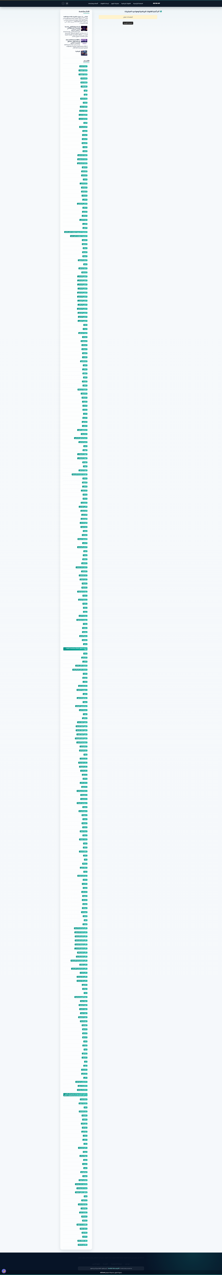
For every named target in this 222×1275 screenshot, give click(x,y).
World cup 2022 (83, 1245)
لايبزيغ (85, 1037)
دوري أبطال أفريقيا (81, 726)
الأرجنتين (84, 171)
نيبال (85, 1160)
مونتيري (84, 1132)
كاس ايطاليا (83, 965)
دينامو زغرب (83, 747)
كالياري (85, 985)
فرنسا (85, 888)
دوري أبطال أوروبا (82, 734)
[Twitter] (63, 3)
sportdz (84, 1233)
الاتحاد (85, 151)
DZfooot (84, 1217)
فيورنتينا (84, 912)
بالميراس (84, 571)
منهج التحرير (96, 1264)
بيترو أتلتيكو (83, 636)
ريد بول (85, 775)
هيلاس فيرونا (83, 1180)
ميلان (85, 1136)
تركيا (85, 654)
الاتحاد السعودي (82, 159)
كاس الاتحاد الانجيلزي (81, 932)
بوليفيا (85, 632)
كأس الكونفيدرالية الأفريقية (79, 961)
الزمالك (85, 337)
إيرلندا (85, 555)
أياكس (85, 543)
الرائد (85, 325)
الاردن (85, 179)
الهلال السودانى (82, 454)
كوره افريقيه (83, 1005)
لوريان (85, 1046)
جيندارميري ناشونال (81, 706)
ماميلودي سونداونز (81, 1082)
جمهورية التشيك (82, 690)
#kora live (84, 83)
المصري (85, 422)
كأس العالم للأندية (82, 957)
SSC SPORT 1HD (82, 1241)
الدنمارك (84, 272)
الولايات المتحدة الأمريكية (79, 474)
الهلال (85, 450)
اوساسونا (84, 527)
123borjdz (84, 86)
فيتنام (85, 904)
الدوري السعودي (82, 309)
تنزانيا (85, 674)
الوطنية (77, 51)
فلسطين (84, 892)
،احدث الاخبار (83, 66)
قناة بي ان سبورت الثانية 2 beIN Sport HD (76, 16)
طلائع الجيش (83, 852)
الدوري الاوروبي (82, 301)
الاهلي (85, 200)
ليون (85, 1066)
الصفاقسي (84, 361)
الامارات (84, 196)
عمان (85, 856)
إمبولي (85, 487)
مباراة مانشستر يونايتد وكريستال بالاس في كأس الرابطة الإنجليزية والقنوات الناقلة (75, 1094)
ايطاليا (85, 559)
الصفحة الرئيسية (138, 3)
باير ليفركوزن (83, 575)
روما (85, 755)
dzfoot (85, 1221)
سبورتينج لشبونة (82, 803)
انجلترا (85, 499)
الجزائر (85, 248)
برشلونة (84, 588)
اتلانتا (85, 103)
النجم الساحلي (83, 442)
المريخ (85, 418)
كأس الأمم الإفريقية (81, 940)
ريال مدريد (84, 771)
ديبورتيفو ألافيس (82, 742)
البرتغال (85, 216)
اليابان (85, 478)
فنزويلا (85, 896)
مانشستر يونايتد (82, 1090)
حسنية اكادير (83, 710)
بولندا (85, 624)
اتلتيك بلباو (84, 107)
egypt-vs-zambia (82, 1225)
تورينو (85, 678)
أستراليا (85, 139)
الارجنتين (84, 175)
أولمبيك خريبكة (82, 539)
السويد (85, 353)
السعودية (84, 341)
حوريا (85, 714)
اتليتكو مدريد (83, 119)
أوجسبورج (84, 511)
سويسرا (84, 823)
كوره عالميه (83, 1009)
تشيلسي (84, 658)
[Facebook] (67, 3)
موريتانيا (84, 1124)
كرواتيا (85, 989)
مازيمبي (84, 1074)
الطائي (85, 369)
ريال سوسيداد (83, 763)
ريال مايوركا (83, 767)
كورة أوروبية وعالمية (81, 997)
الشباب (85, 357)
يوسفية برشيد (83, 1204)
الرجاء (85, 329)
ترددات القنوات (104, 3)
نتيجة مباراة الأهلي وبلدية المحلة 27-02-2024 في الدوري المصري (72, 28)
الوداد (85, 466)
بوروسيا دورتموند (82, 620)
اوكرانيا (85, 535)
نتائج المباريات (83, 1148)
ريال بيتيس (83, 759)
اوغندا (85, 531)
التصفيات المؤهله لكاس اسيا (79, 236)
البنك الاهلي (83, 220)
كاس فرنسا (84, 973)
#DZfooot (84, 78)
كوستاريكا (84, 1021)
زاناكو (85, 779)
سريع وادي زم (83, 811)
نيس (85, 1168)
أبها (86, 91)
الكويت (85, 402)
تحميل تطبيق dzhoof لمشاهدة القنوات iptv (76, 648)
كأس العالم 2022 (82, 953)
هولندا (85, 1176)
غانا (86, 860)
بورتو (85, 608)
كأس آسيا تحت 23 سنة (81, 928)
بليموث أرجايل (83, 600)
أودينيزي (84, 515)
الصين (85, 365)
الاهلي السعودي (82, 204)
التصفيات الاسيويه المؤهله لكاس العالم (76, 232)
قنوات (85, 924)
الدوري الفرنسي (82, 313)
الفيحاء (85, 382)
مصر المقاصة (83, 1111)
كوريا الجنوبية (83, 1017)
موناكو (85, 1128)
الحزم (85, 264)
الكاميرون (84, 394)
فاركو (85, 880)
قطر (86, 920)
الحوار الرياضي (83, 268)
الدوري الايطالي (82, 305)
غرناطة (85, 864)
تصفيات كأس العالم (81, 666)
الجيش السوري (83, 260)
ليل (86, 1062)
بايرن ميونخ (83, 579)
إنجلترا (85, 495)
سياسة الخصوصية (116, 1264)
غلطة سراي (84, 868)
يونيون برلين (83, 1213)
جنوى (85, 694)
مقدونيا (84, 1115)
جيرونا (85, 702)
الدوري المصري (83, 317)
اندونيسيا (84, 503)
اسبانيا (85, 135)
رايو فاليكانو (83, 750)
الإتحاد (85, 147)
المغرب (85, 426)
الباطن (85, 208)
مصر (85, 1107)
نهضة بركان (83, 1156)
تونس (85, 682)
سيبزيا (85, 827)
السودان (84, 349)
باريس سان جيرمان (81, 567)
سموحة (84, 815)
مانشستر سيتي (82, 1086)
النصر (85, 446)
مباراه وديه (84, 1099)
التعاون (85, 240)
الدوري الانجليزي (82, 297)
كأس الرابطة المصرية (81, 944)
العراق (85, 373)
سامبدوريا (84, 799)
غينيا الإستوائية (82, 876)
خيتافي (85, 718)
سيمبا (85, 835)
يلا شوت (84, 1200)
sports (85, 1237)
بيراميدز (85, 640)
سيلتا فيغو (84, 831)
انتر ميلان (84, 491)
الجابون (85, 244)
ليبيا (85, 1049)
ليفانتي (85, 1054)
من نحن (127, 1264)
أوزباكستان (84, 523)
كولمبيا (84, 1025)
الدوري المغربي (82, 321)
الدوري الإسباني (82, 280)
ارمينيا (85, 131)
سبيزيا (85, 807)
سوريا (85, 819)
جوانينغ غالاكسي (82, 698)
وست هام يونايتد (82, 1188)
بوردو (85, 612)
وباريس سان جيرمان (81, 1184)
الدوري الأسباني (82, 276)
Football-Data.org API (113, 1268)
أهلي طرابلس (83, 507)
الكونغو (84, 398)
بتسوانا (85, 583)
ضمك (85, 848)
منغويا (85, 1120)
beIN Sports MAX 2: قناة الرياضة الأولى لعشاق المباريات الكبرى (73, 41)
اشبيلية (84, 143)
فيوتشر (85, 908)
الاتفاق (85, 167)
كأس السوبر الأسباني (81, 948)
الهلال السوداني (82, 458)
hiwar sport (84, 1229)
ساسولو (84, 787)
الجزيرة (85, 252)
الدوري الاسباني (82, 284)
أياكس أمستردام (82, 547)
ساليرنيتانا (84, 795)
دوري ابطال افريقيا (81, 730)
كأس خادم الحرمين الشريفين (79, 969)
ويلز (86, 1196)
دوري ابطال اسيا (82, 722)
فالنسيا (85, 884)
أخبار (85, 123)
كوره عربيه (84, 1013)
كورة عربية (84, 1001)
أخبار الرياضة (83, 127)
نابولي (85, 1140)
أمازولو (85, 483)
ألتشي (85, 228)
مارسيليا (84, 1070)
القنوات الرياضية (126, 3)
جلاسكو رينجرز (83, 686)
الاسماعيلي (83, 184)
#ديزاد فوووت (83, 70)
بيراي (85, 644)
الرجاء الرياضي (83, 333)
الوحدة (85, 462)
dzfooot (102, 1272)
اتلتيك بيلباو (83, 111)
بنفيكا (85, 604)
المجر (85, 414)
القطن (85, 385)
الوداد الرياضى (83, 470)
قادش (85, 916)
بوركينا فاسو (83, 616)
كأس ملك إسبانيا (82, 977)
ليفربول (84, 1058)
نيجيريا (85, 1164)
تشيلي (85, 662)
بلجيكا (85, 596)
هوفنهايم (84, 1172)
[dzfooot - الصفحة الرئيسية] (155, 3)
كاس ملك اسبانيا (82, 981)
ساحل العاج (84, 783)
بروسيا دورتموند (82, 592)
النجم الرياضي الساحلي (81, 438)
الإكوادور (84, 188)
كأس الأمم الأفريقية (81, 936)
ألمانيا (85, 406)
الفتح (85, 377)
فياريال (85, 900)
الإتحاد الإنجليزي (82, 155)
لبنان (85, 1041)
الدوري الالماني (82, 289)
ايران (85, 551)
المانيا (85, 410)
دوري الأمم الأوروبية (81, 738)
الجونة (85, 256)
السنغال (84, 345)
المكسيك (84, 434)
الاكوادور (84, 192)
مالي (85, 1078)
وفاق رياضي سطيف (81, 1192)
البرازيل (85, 212)
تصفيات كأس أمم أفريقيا (80, 670)
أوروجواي (84, 519)
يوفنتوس (84, 1208)
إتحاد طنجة (84, 99)
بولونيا (85, 628)
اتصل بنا (105, 1264)
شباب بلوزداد (83, 839)
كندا (85, 993)
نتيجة (85, 1152)
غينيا (85, 872)
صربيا (85, 843)
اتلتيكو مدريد (83, 115)
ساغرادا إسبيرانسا (82, 791)
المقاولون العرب (82, 430)
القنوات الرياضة (82, 390)
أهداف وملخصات (93, 3)
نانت (85, 1144)
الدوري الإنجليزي (82, 293)
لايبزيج (85, 1033)
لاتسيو (85, 1029)
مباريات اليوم (115, 3)
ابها (86, 95)
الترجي (85, 224)
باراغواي (84, 563)
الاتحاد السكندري (82, 163)
